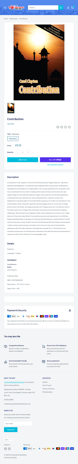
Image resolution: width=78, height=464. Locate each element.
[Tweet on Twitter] (65, 127)
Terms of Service (49, 389)
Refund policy (47, 392)
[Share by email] (69, 127)
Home (6, 19)
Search (45, 382)
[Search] (60, 7)
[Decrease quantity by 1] (17, 152)
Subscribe (10, 430)
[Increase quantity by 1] (28, 152)
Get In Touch (47, 385)
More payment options (55, 164)
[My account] (68, 7)
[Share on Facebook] (57, 127)
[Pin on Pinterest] (61, 127)
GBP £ (7, 440)
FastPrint (10, 124)
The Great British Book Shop (14, 382)
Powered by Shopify (10, 457)
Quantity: (10, 152)
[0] (72, 7)
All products (13, 19)
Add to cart (23, 160)
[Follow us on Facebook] (5, 448)
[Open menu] (5, 7)
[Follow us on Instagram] (9, 448)
